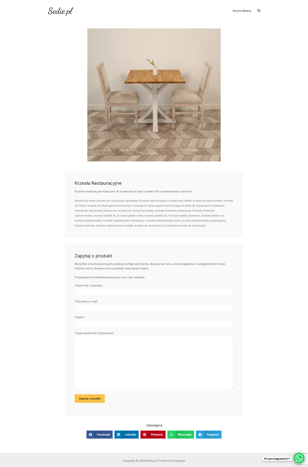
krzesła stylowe (85, 225)
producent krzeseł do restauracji (185, 225)
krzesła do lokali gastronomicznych (110, 205)
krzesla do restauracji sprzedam (117, 200)
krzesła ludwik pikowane (184, 215)
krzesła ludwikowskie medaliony (123, 220)
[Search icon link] (259, 10)
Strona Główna (242, 10)
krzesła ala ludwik (180, 200)
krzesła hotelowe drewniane (173, 210)
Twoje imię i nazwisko (88, 285)
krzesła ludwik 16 (105, 215)
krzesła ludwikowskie (88, 220)
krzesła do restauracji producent (96, 210)
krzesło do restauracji (148, 225)
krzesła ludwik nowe (130, 215)
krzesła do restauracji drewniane (203, 205)
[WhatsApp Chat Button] (299, 458)
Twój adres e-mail (86, 301)
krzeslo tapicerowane (153, 200)
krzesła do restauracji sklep (136, 210)
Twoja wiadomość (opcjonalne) (94, 333)
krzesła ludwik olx (156, 215)
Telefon (79, 317)
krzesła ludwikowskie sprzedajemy (204, 220)
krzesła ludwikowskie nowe (163, 220)
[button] (99, 435)
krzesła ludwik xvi (212, 215)
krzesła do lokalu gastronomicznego (157, 205)
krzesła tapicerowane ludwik (114, 225)
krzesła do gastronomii (207, 200)
